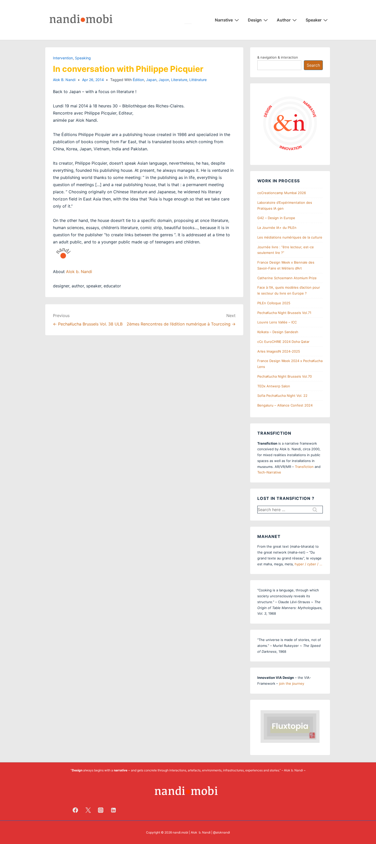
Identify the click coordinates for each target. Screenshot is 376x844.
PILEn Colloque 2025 (273, 303)
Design (255, 19)
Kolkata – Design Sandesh (277, 332)
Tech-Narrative (269, 472)
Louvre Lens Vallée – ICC (277, 322)
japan (151, 79)
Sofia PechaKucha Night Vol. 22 (282, 395)
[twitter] (88, 810)
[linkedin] (113, 810)
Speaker (314, 19)
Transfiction (304, 467)
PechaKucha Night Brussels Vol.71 (284, 313)
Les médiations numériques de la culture (289, 237)
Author (284, 19)
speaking (83, 58)
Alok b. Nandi (79, 271)
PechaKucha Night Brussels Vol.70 (284, 376)
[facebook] (75, 810)
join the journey (291, 683)
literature (179, 79)
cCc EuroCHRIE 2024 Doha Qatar (283, 342)
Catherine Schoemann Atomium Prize (287, 278)
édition (138, 79)
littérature (198, 79)
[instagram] (101, 810)
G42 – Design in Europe (276, 218)
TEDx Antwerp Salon (273, 386)
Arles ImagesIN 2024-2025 (278, 351)
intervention (63, 58)
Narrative (224, 19)
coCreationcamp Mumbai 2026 (281, 193)
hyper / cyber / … (308, 564)
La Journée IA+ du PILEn (276, 228)
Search (313, 65)
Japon (164, 79)
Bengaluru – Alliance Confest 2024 (285, 405)
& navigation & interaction (277, 57)
